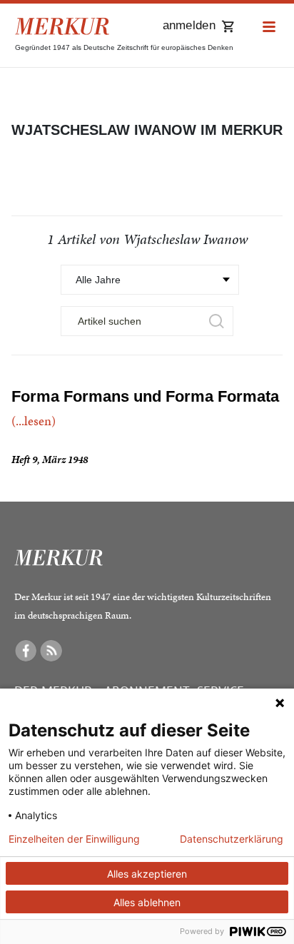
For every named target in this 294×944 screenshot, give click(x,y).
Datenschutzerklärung (231, 839)
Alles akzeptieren (147, 874)
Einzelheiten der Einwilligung (74, 839)
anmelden (189, 25)
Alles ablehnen (147, 902)
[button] (269, 27)
